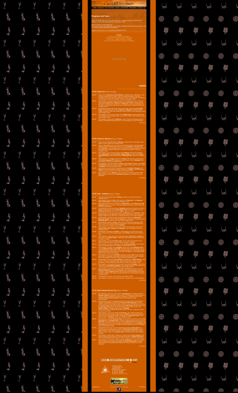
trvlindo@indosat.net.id (103, 30)
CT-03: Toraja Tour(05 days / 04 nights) (119, 36)
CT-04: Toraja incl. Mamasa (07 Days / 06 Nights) (119, 38)
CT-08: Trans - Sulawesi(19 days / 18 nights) (119, 39)
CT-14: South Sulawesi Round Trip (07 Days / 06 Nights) (119, 40)
